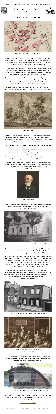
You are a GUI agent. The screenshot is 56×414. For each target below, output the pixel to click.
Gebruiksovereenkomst (33, 408)
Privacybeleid (45, 408)
